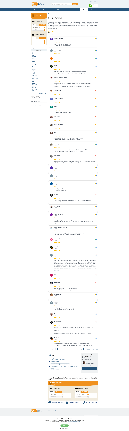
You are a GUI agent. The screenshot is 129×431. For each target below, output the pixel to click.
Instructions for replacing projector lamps (60, 364)
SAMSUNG (34, 80)
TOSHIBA (34, 87)
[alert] (64, 423)
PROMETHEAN (35, 78)
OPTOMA (34, 72)
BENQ (33, 55)
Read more (64, 422)
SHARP (33, 83)
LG (32, 67)
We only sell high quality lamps (58, 359)
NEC (33, 70)
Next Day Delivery (55, 361)
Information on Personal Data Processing (60, 363)
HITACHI (33, 63)
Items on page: (51, 348)
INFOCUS (34, 64)
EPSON (33, 61)
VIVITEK (33, 90)
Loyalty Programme (55, 358)
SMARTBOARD (35, 84)
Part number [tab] (58, 391)
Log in (91, 1)
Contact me (89, 368)
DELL (33, 58)
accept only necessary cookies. (74, 421)
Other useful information (74, 372)
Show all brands (43, 93)
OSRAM (33, 73)
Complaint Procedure (55, 369)
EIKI (32, 59)
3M (32, 52)
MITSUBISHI (34, 69)
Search (74, 4)
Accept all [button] (64, 425)
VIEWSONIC (34, 89)
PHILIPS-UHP (34, 76)
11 (93, 349)
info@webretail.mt (88, 365)
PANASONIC (34, 75)
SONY (33, 86)
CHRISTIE (34, 56)
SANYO (33, 81)
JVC (32, 66)
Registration (95, 1)
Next (97, 349)
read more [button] (56, 270)
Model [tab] (51, 391)
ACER (33, 53)
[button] (64, 428)
